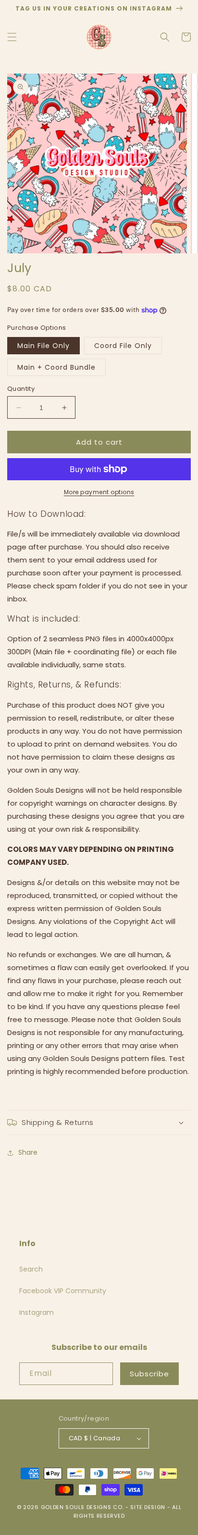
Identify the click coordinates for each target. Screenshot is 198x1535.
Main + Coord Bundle (56, 367)
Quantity (21, 388)
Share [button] (27, 1152)
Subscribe (149, 1374)
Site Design (147, 1507)
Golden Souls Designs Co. (82, 1507)
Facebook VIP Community (62, 1291)
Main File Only (43, 345)
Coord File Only (123, 345)
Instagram (36, 1312)
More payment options (99, 492)
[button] (12, 37)
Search (31, 1269)
